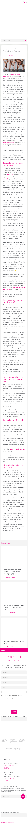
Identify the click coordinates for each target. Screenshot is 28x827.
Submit (14, 711)
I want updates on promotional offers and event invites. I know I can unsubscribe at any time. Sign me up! (15, 697)
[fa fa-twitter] (3, 819)
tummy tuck (9, 174)
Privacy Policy (11, 822)
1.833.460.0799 (9, 766)
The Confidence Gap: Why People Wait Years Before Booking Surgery (12, 572)
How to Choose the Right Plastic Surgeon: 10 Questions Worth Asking (14, 607)
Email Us (6, 768)
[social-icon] (9, 819)
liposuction (6, 179)
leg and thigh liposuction (17, 449)
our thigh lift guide (8, 142)
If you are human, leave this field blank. (13, 716)
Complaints (4, 822)
